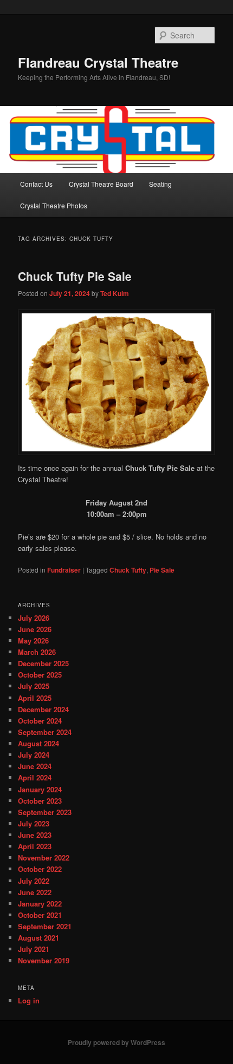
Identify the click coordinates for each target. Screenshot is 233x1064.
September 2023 (45, 812)
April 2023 (34, 846)
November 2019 (43, 960)
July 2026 (33, 618)
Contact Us (36, 183)
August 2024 (38, 743)
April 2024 (34, 777)
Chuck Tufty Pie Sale (75, 276)
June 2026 (34, 629)
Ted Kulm (114, 293)
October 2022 (40, 869)
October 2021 (40, 915)
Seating (160, 183)
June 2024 (34, 766)
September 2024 (45, 732)
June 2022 (34, 892)
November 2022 (43, 857)
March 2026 (37, 652)
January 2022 (40, 903)
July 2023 (33, 823)
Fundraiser (64, 570)
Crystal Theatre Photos (53, 205)
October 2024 (40, 720)
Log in (29, 1000)
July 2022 (33, 881)
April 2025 (34, 698)
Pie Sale (162, 570)
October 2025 (40, 674)
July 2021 (33, 949)
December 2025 (43, 663)
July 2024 (33, 755)
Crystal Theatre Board (101, 183)
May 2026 (33, 640)
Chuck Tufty (127, 570)
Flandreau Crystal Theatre (98, 62)
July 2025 (33, 686)
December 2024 (43, 709)
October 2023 (40, 801)
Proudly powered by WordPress (116, 1042)
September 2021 (45, 926)
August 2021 (38, 937)
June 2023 (34, 835)
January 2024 (40, 789)
